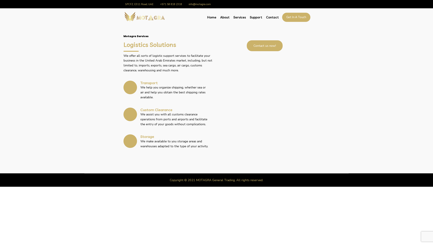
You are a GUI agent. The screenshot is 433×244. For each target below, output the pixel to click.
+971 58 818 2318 (171, 4)
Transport (149, 82)
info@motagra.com (200, 4)
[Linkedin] (296, 4)
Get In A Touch (296, 17)
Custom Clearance (156, 109)
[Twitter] (309, 4)
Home (211, 17)
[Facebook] (305, 4)
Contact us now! (265, 46)
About (225, 17)
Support (256, 17)
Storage (147, 136)
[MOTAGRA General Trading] (144, 17)
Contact (272, 17)
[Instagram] (300, 4)
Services (239, 17)
